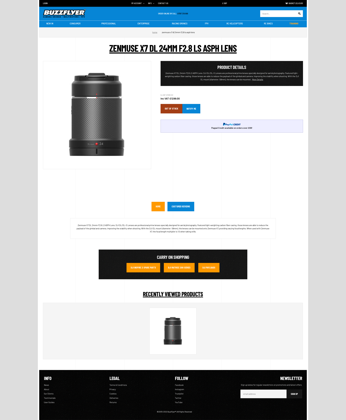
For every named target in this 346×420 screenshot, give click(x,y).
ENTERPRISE (143, 23)
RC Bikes (268, 23)
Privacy (112, 389)
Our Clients (49, 393)
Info (150, 3)
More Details (257, 79)
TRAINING (293, 23)
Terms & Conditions (118, 385)
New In (49, 23)
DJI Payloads (208, 267)
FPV (207, 23)
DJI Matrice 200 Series (179, 267)
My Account (137, 3)
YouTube (178, 402)
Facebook (179, 385)
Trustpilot (179, 393)
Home (154, 32)
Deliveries (113, 398)
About (46, 389)
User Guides (49, 402)
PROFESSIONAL (108, 23)
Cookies (113, 393)
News (46, 385)
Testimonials (50, 398)
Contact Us (163, 3)
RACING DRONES (179, 23)
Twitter (178, 398)
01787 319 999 (182, 13)
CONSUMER (75, 23)
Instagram (179, 389)
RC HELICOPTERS (235, 23)
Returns (113, 402)
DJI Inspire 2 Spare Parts (143, 267)
